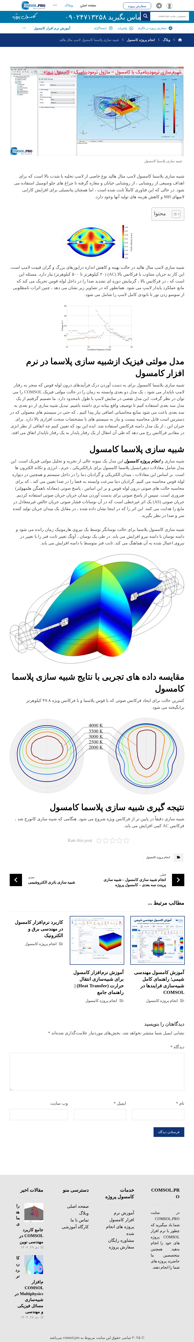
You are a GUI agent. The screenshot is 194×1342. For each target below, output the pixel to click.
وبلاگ (84, 1213)
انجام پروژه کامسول (158, 857)
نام (180, 1103)
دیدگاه (177, 1047)
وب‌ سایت (59, 1103)
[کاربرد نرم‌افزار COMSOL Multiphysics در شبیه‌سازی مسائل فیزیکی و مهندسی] (33, 1264)
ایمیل (120, 1103)
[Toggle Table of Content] (173, 214)
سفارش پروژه (121, 1247)
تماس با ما (80, 1220)
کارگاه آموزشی (75, 1227)
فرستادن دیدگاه (169, 1132)
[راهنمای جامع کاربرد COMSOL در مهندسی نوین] (33, 1212)
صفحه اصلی (78, 1206)
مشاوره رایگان (121, 1240)
